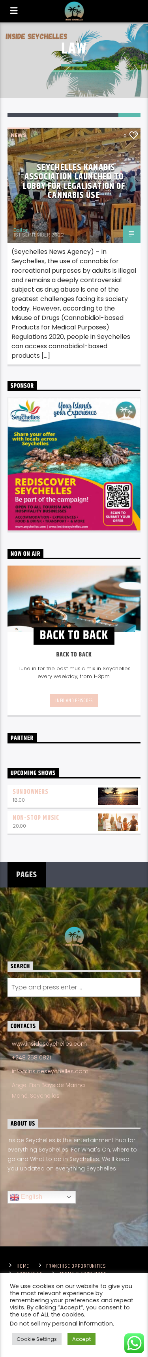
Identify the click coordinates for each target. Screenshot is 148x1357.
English (30, 1196)
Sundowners (31, 792)
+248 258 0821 (31, 1057)
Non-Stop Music (36, 818)
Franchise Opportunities (76, 1266)
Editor (20, 230)
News (18, 135)
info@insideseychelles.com (50, 1071)
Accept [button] (81, 1339)
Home (23, 1266)
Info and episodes (73, 700)
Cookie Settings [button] (37, 1339)
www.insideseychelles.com (49, 1044)
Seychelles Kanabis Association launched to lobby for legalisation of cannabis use (74, 182)
